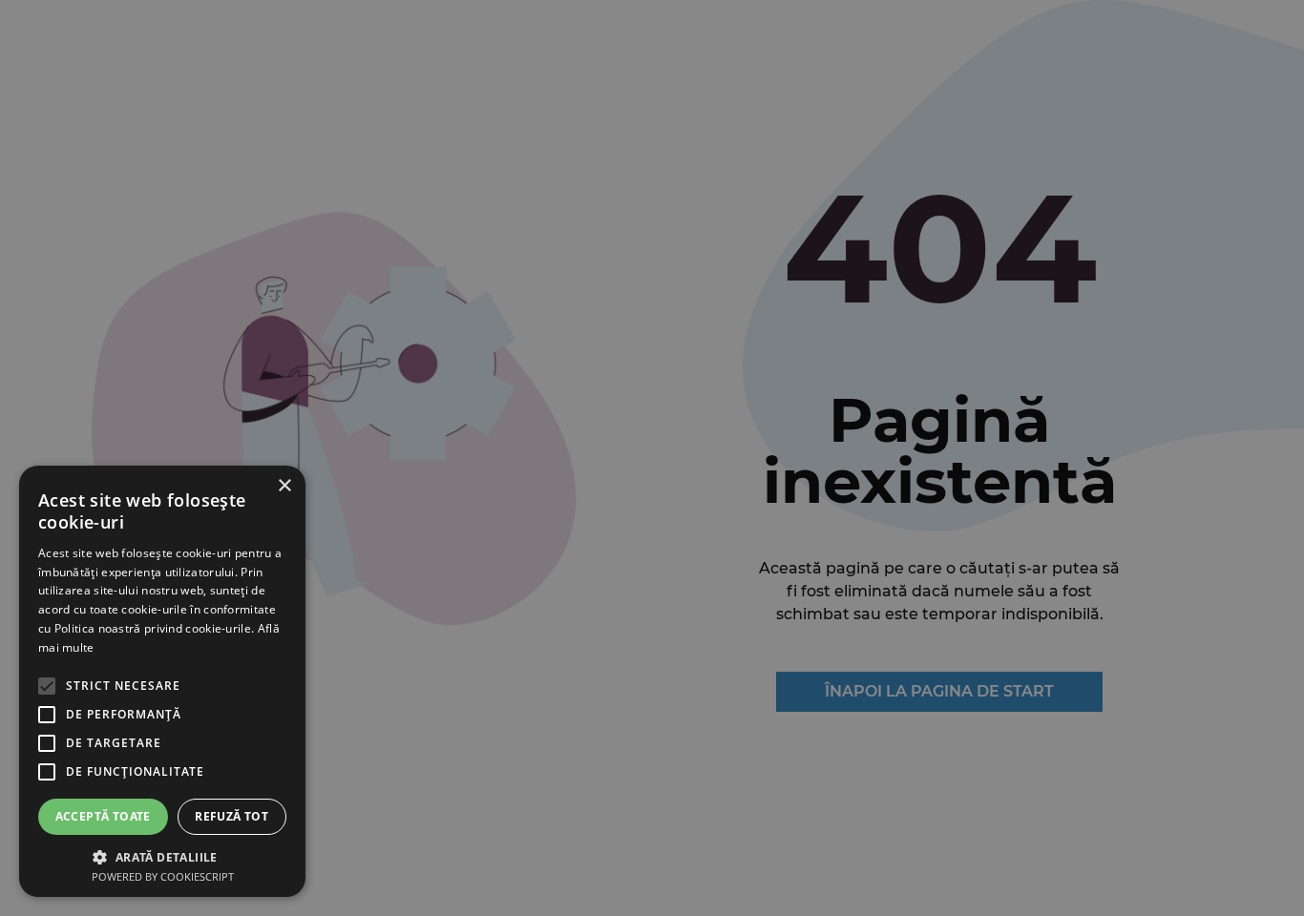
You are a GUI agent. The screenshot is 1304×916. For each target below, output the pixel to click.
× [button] (284, 486)
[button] (162, 855)
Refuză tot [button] (231, 816)
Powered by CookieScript (163, 876)
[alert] (652, 458)
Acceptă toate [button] (103, 816)
